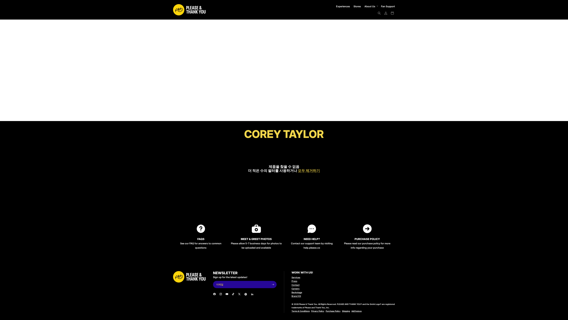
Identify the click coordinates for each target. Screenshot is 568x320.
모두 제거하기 (309, 171)
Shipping (346, 311)
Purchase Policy (333, 311)
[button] (371, 6)
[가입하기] (273, 284)
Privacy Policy (317, 311)
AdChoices (356, 311)
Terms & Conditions (301, 311)
